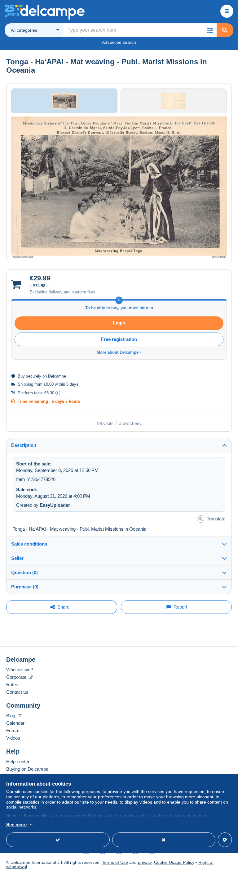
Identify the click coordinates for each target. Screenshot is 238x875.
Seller (17, 558)
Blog (11, 715)
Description (23, 445)
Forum (13, 730)
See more (16, 824)
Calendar (15, 723)
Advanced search (119, 42)
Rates (12, 684)
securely (33, 376)
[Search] (224, 30)
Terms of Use (115, 862)
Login (119, 322)
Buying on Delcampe (27, 769)
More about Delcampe (118, 352)
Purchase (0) (24, 586)
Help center (17, 761)
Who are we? (19, 669)
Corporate (17, 677)
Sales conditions (29, 543)
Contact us (17, 692)
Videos (13, 738)
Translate (216, 518)
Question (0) (24, 572)
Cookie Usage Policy (174, 862)
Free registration (119, 339)
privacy (145, 862)
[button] (210, 30)
